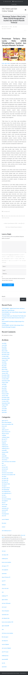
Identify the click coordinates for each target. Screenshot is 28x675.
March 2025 (4, 369)
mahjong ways (5, 446)
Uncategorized (6, 211)
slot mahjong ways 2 (6, 493)
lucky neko (5, 216)
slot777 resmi (5, 651)
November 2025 (5, 354)
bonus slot (4, 426)
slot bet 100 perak (6, 603)
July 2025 (4, 362)
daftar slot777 (5, 429)
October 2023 (5, 401)
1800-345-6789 (7, 1)
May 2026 (4, 347)
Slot (3, 463)
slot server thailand (6, 648)
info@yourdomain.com (18, 1)
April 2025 (4, 367)
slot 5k (3, 663)
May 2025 (4, 365)
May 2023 (4, 410)
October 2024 (5, 378)
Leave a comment (7, 28)
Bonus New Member (6, 422)
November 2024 (5, 377)
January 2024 (5, 395)
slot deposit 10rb (6, 484)
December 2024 (5, 375)
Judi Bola (4, 435)
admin (15, 26)
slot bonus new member (7, 472)
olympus (4, 584)
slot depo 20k (5, 480)
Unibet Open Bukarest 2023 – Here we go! (14, 223)
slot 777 (4, 465)
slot (3, 592)
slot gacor (4, 485)
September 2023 (6, 403)
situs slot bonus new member (9, 461)
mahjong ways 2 (5, 448)
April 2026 (4, 349)
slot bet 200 (5, 467)
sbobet (3, 454)
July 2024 (4, 384)
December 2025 (5, 352)
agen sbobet (5, 599)
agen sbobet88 (5, 625)
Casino (3, 428)
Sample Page (14, 4)
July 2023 (4, 406)
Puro (25, 673)
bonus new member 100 (7, 424)
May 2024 (4, 388)
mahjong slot (5, 444)
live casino (4, 441)
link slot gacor (5, 637)
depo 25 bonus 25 (6, 431)
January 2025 (5, 373)
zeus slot (4, 515)
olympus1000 (5, 452)
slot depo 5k (5, 640)
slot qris (4, 495)
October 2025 (5, 356)
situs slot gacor (5, 610)
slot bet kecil (5, 469)
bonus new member (6, 562)
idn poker (4, 523)
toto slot (4, 512)
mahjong (4, 442)
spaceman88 (5, 510)
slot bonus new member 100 (8, 474)
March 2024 (4, 391)
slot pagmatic (5, 569)
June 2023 (4, 408)
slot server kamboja (6, 498)
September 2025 (6, 358)
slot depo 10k (5, 478)
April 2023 (4, 412)
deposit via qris (5, 433)
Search (3, 296)
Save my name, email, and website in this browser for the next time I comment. (13, 279)
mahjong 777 (5, 595)
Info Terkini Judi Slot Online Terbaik (12, 673)
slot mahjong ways (6, 491)
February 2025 (5, 371)
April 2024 (4, 390)
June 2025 (4, 363)
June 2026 (4, 345)
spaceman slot (5, 508)
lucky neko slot (19, 216)
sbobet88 (4, 456)
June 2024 (4, 386)
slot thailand (5, 500)
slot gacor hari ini (6, 487)
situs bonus (4, 459)
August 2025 (5, 360)
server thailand (5, 519)
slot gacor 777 (5, 566)
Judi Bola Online (5, 437)
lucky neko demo (6, 63)
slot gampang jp (5, 489)
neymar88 (4, 450)
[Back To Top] (24, 671)
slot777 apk (4, 504)
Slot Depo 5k (5, 482)
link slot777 (4, 439)
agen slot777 (5, 420)
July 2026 (4, 343)
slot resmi (4, 497)
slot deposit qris (5, 618)
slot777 (3, 502)
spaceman (4, 506)
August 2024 (5, 382)
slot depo (4, 476)
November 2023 (5, 399)
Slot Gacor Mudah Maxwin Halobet (14, 227)
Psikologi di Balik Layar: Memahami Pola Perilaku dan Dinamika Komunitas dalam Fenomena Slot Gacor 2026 (14, 317)
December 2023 (5, 397)
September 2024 (6, 380)
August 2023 (5, 404)
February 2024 (5, 393)
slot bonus (4, 470)
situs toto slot (5, 588)
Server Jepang (5, 457)
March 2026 (4, 350)
